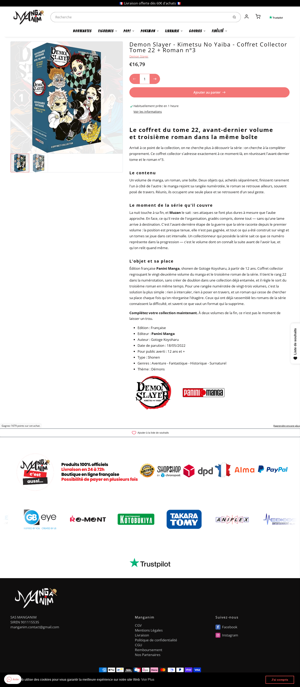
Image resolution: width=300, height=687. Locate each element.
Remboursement (148, 649)
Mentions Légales (149, 630)
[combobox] (139, 17)
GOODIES (195, 31)
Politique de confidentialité (156, 640)
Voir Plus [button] (147, 679)
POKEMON (148, 31)
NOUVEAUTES (82, 31)
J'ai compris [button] (279, 679)
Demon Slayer (138, 56)
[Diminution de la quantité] (134, 79)
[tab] (131, 120)
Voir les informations (147, 112)
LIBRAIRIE (172, 31)
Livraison (142, 635)
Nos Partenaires (147, 654)
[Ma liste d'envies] (252, 14)
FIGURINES (106, 31)
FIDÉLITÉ (218, 31)
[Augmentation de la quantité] (155, 79)
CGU (138, 645)
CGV (138, 625)
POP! (127, 31)
